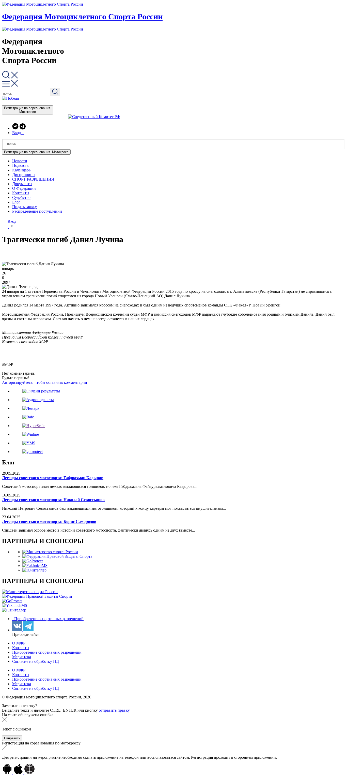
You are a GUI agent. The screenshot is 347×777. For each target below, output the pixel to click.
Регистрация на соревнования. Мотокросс (27, 110)
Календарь (21, 170)
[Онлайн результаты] (41, 391)
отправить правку (114, 710)
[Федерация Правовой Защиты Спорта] (57, 556)
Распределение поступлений (37, 211)
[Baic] (28, 417)
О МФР (18, 643)
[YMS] (28, 443)
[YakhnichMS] (35, 565)
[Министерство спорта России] (50, 552)
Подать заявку (24, 206)
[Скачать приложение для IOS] (18, 772)
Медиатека (21, 657)
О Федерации (24, 188)
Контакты (20, 193)
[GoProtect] (32, 561)
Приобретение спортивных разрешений (48, 619)
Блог (16, 202)
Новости (19, 161)
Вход (11, 221)
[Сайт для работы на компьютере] (29, 772)
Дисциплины (23, 174)
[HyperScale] (33, 425)
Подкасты (20, 165)
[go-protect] (32, 451)
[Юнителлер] (34, 570)
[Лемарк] (30, 408)
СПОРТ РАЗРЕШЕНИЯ (33, 179)
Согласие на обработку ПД (35, 661)
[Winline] (30, 434)
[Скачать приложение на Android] (7, 772)
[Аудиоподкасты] (38, 400)
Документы (22, 184)
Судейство (21, 197)
